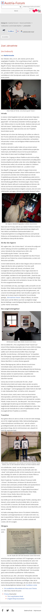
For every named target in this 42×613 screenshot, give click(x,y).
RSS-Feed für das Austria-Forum (12, 610)
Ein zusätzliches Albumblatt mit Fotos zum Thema (20, 588)
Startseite (2, 3)
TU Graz (37, 10)
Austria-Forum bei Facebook (2, 610)
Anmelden (5, 37)
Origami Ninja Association (15, 599)
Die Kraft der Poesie (13, 297)
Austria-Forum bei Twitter (7, 610)
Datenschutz (28, 610)
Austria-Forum (14, 3)
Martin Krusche (9, 55)
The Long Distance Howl (15, 596)
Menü (16, 11)
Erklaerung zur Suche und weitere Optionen (31, 7)
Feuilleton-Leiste (31, 585)
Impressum (37, 610)
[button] (10, 31)
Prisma (6, 594)
